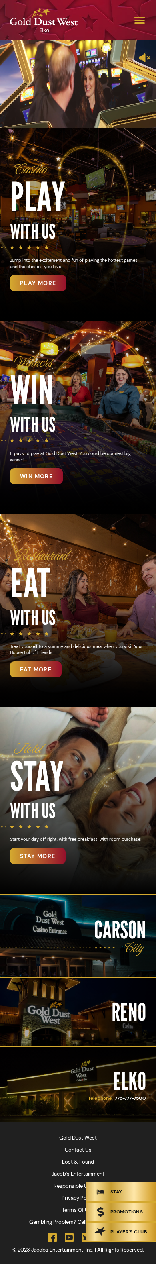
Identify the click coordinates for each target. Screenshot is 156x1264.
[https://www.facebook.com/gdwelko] (52, 1237)
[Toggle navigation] (139, 20)
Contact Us (78, 1149)
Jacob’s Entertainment (78, 1173)
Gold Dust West (78, 1137)
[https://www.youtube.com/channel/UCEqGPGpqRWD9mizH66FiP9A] (69, 1237)
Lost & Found (78, 1161)
